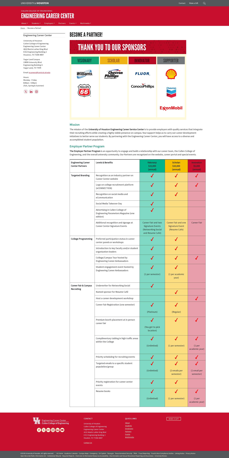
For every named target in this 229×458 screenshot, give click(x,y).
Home (23, 28)
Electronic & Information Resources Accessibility (91, 456)
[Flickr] (48, 430)
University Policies (161, 456)
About (23, 23)
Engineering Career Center (47, 16)
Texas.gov (110, 453)
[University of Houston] (35, 3)
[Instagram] (53, 430)
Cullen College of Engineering (36, 11)
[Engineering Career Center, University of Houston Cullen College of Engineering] (51, 421)
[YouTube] (62, 430)
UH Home (59, 453)
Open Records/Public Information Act (33, 456)
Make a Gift (193, 3)
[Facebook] (39, 430)
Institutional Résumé (54, 456)
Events (72, 23)
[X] (44, 430)
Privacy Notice (190, 453)
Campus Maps (83, 453)
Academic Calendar (71, 453)
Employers (48, 23)
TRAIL (135, 453)
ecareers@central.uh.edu (39, 72)
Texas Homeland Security (123, 453)
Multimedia (85, 23)
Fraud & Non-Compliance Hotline (162, 453)
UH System (102, 453)
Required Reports (68, 456)
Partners (62, 23)
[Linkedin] (58, 430)
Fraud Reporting (144, 453)
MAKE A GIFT (174, 419)
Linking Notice (180, 453)
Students (35, 23)
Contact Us (88, 443)
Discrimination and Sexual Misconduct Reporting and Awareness (131, 456)
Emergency (93, 453)
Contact (182, 3)
